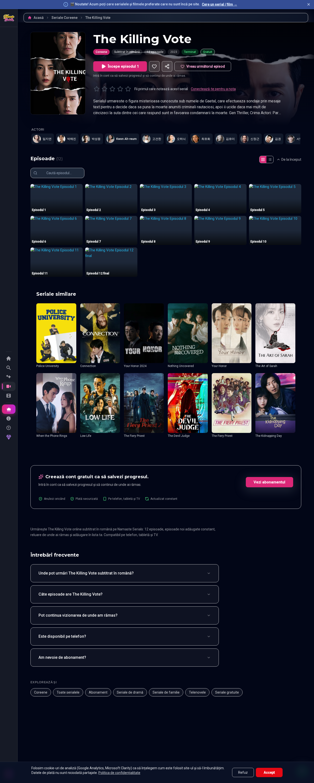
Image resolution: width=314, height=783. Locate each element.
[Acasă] (9, 18)
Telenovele (197, 692)
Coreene (101, 52)
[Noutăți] (8, 377)
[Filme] (8, 395)
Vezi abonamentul (269, 482)
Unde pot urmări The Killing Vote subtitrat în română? (86, 573)
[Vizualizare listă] (269, 159)
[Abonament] (8, 409)
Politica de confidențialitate (119, 773)
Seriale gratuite (227, 692)
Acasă (39, 18)
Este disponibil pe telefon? (62, 636)
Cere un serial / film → (219, 4)
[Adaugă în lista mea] (154, 66)
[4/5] (120, 89)
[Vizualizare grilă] (263, 159)
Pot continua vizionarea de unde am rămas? (78, 615)
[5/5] (128, 89)
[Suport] (8, 427)
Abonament (98, 692)
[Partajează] (167, 66)
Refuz (243, 772)
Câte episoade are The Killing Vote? (71, 594)
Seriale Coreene (65, 18)
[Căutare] (8, 367)
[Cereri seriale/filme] (8, 418)
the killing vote (97, 18)
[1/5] (96, 89)
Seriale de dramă (130, 692)
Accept (269, 772)
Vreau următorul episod (205, 66)
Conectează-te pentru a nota (213, 89)
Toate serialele (68, 692)
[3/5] (112, 89)
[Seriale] (8, 386)
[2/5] (104, 89)
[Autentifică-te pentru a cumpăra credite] (8, 437)
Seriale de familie (166, 692)
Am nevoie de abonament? (62, 657)
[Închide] (308, 4)
